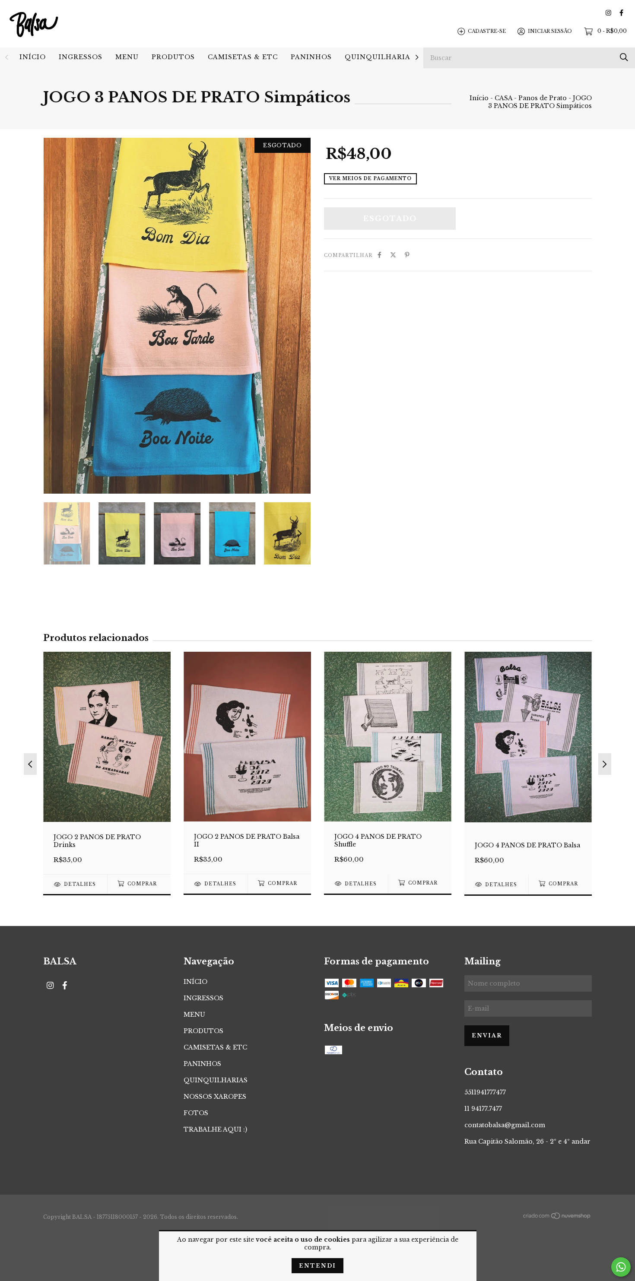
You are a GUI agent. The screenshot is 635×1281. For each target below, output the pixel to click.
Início (479, 98)
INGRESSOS (80, 57)
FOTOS (196, 1113)
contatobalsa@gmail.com (504, 1125)
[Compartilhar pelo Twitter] (393, 254)
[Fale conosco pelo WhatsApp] (621, 1267)
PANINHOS (311, 57)
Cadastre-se (487, 31)
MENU (127, 57)
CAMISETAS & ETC (243, 57)
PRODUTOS (173, 57)
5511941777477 (485, 1092)
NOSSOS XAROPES (215, 1096)
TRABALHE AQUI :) (215, 1129)
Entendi (317, 1265)
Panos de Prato (542, 98)
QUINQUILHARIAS (380, 57)
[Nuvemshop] (557, 1217)
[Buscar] (624, 57)
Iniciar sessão (550, 31)
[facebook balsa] (621, 12)
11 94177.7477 (483, 1109)
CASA (503, 98)
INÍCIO (32, 57)
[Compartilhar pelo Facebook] (379, 254)
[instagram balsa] (608, 12)
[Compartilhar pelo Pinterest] (407, 254)
